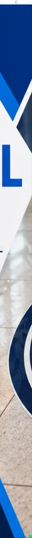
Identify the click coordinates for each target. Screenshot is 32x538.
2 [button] (16, 536)
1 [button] (13, 536)
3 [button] (19, 536)
